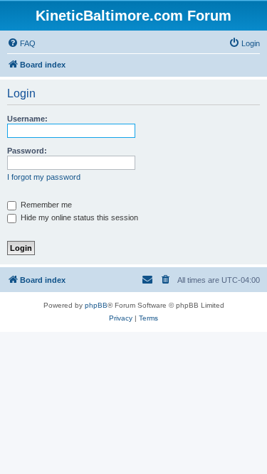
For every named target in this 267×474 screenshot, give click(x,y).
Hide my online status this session (78, 217)
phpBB (96, 305)
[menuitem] (21, 43)
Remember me (45, 204)
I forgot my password (43, 177)
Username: (27, 118)
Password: (27, 150)
